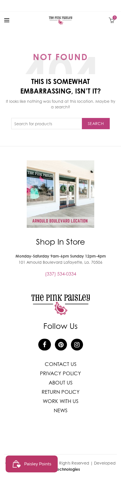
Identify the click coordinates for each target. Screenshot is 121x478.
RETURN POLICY (61, 392)
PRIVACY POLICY (60, 373)
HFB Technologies (63, 469)
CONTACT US (61, 364)
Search (96, 123)
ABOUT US (61, 383)
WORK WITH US (61, 401)
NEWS (61, 410)
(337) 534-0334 (60, 274)
